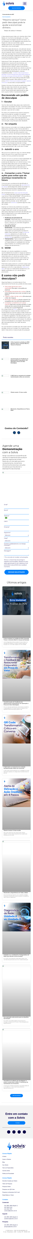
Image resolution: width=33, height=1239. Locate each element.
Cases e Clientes (6, 1159)
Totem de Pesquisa (7, 1183)
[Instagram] (19, 1132)
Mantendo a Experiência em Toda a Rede (16, 892)
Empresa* (6, 527)
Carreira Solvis (6, 1170)
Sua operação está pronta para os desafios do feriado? (16, 1017)
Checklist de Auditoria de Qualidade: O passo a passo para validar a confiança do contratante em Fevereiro (16, 1082)
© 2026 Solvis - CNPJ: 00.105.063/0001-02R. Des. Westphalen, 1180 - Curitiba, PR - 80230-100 (16, 1231)
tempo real (8, 237)
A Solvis (4, 1156)
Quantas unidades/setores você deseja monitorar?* (15, 544)
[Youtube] (24, 1132)
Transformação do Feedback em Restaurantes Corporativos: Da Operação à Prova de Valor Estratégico (19, 361)
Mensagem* (7, 551)
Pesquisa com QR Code (8, 1189)
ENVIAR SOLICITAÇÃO (16, 572)
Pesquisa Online (6, 1186)
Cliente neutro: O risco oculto (19, 392)
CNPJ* (6, 521)
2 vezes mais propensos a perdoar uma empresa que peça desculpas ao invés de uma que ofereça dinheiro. (16, 74)
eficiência (14, 202)
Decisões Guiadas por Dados (9, 1180)
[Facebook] (8, 1132)
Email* (6, 504)
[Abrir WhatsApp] (29, 1235)
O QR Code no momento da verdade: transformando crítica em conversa (21, 376)
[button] (16, 1095)
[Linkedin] (14, 1132)
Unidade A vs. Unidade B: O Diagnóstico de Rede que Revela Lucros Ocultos (16, 955)
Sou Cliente (5, 1165)
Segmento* (7, 532)
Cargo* (6, 538)
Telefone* (6, 516)
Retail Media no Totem (8, 1195)
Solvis (15, 309)
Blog (3, 1162)
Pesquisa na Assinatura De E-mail (11, 1192)
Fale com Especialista (7, 1167)
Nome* (6, 510)
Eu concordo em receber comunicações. (16, 557)
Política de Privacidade (8, 1173)
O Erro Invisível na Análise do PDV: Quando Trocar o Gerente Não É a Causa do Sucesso (20, 343)
